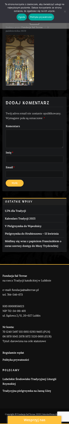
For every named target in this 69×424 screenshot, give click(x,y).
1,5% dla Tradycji (15, 210)
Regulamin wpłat (13, 352)
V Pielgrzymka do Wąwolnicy (23, 226)
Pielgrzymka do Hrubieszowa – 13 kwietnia (32, 233)
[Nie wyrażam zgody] (64, 11)
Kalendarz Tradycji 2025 (20, 218)
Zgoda (21, 17)
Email (10, 167)
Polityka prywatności (16, 359)
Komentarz (13, 126)
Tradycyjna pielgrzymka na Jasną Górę (27, 390)
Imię (9, 152)
